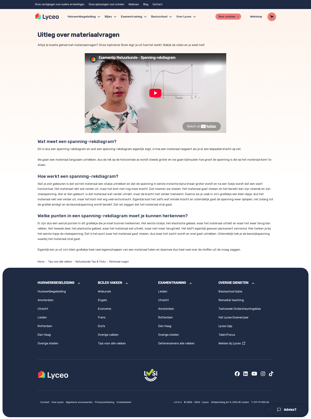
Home (41, 261)
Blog (145, 4)
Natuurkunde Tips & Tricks (91, 261)
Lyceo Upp (225, 326)
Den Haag (44, 334)
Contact (158, 4)
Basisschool (159, 16)
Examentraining (131, 16)
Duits (101, 326)
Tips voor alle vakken (60, 261)
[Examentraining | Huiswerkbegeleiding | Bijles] (47, 16)
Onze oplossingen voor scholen (106, 4)
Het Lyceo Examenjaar (233, 317)
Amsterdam (45, 300)
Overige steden (48, 343)
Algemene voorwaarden (79, 402)
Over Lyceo (57, 402)
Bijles (108, 16)
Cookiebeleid (123, 402)
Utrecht (43, 308)
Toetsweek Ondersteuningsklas (239, 308)
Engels (102, 300)
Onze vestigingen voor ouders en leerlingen (59, 4)
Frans (101, 317)
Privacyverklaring (105, 402)
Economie (104, 308)
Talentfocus (226, 334)
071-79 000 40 (261, 402)
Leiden (42, 317)
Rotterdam (45, 326)
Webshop (256, 16)
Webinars (134, 4)
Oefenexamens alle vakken (176, 343)
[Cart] (271, 16)
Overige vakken (108, 334)
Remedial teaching (231, 300)
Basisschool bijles (230, 291)
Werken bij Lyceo (230, 343)
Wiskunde (104, 291)
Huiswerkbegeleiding (82, 16)
